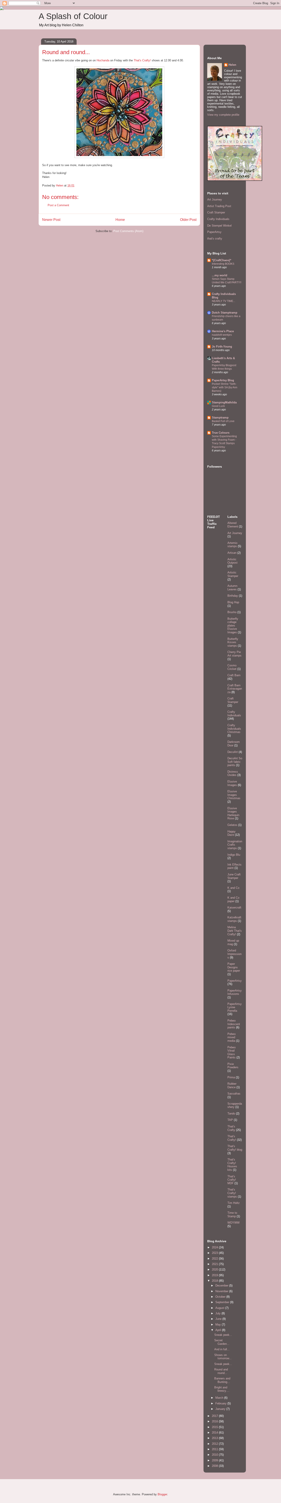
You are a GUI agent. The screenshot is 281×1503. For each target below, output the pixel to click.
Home (120, 220)
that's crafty (214, 238)
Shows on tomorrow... (223, 1356)
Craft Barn (233, 675)
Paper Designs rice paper (233, 967)
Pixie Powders (232, 1065)
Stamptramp (220, 417)
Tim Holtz (233, 1203)
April (218, 1330)
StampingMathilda (224, 402)
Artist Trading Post (219, 206)
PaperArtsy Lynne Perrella (234, 1007)
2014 (215, 1432)
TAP (230, 1119)
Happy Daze (231, 833)
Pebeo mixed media (231, 1037)
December (222, 1285)
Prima (231, 1077)
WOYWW (233, 1222)
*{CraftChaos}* (221, 260)
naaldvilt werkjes (222, 334)
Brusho (231, 612)
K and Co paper (233, 899)
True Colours (220, 432)
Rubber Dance (231, 1085)
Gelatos (232, 825)
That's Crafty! (142, 60)
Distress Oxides (232, 773)
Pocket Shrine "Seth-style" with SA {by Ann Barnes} (224, 387)
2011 (215, 1449)
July (218, 1313)
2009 (215, 1460)
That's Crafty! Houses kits (232, 1164)
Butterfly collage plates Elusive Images (232, 625)
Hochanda (103, 60)
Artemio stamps (232, 544)
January (220, 1409)
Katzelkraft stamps (234, 919)
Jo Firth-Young (222, 346)
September (222, 1302)
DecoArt (232, 752)
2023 (215, 1253)
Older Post (188, 220)
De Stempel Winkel (219, 225)
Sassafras (233, 1093)
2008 (215, 1466)
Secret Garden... (221, 1342)
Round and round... (221, 1371)
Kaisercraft (234, 907)
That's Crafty (231, 1128)
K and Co (233, 887)
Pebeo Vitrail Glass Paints (231, 1052)
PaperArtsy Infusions (234, 992)
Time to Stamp (232, 1214)
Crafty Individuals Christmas (234, 729)
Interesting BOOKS (223, 263)
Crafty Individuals (218, 219)
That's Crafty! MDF (231, 1180)
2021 (215, 1264)
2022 (215, 1258)
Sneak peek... (223, 1334)
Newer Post (51, 220)
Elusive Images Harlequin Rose (233, 813)
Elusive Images (232, 783)
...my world (219, 275)
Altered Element (232, 524)
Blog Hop (233, 602)
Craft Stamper (216, 212)
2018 (215, 1280)
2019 (215, 1275)
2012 (215, 1443)
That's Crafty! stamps (232, 1193)
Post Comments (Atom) (128, 231)
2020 (215, 1269)
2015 (215, 1427)
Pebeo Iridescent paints (233, 1024)
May (218, 1324)
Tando (231, 1113)
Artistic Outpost (232, 561)
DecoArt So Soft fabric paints (234, 762)
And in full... (222, 1349)
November (222, 1291)
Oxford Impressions (234, 954)
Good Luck (218, 406)
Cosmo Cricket (231, 667)
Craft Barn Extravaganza (234, 689)
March (219, 1397)
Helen (232, 64)
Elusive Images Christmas (233, 795)
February (221, 1403)
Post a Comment (58, 205)
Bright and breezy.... (221, 1389)
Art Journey (214, 199)
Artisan (231, 552)
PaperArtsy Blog (223, 380)
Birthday (232, 595)
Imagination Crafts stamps (234, 845)
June (218, 1318)
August (220, 1308)
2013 (215, 1438)
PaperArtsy (214, 232)
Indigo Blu (233, 854)
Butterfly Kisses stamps (232, 642)
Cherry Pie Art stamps (234, 653)
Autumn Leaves (232, 587)
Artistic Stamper (232, 574)
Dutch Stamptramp (224, 312)
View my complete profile (223, 114)
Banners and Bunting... (222, 1380)
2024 (215, 1247)
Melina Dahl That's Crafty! (234, 931)
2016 (215, 1421)
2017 (215, 1416)
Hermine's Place (223, 331)
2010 (215, 1454)
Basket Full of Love (223, 421)
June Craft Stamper (234, 876)
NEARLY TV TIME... (223, 301)
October (220, 1296)
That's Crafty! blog (234, 1148)
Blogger (162, 1494)
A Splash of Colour (73, 16)
